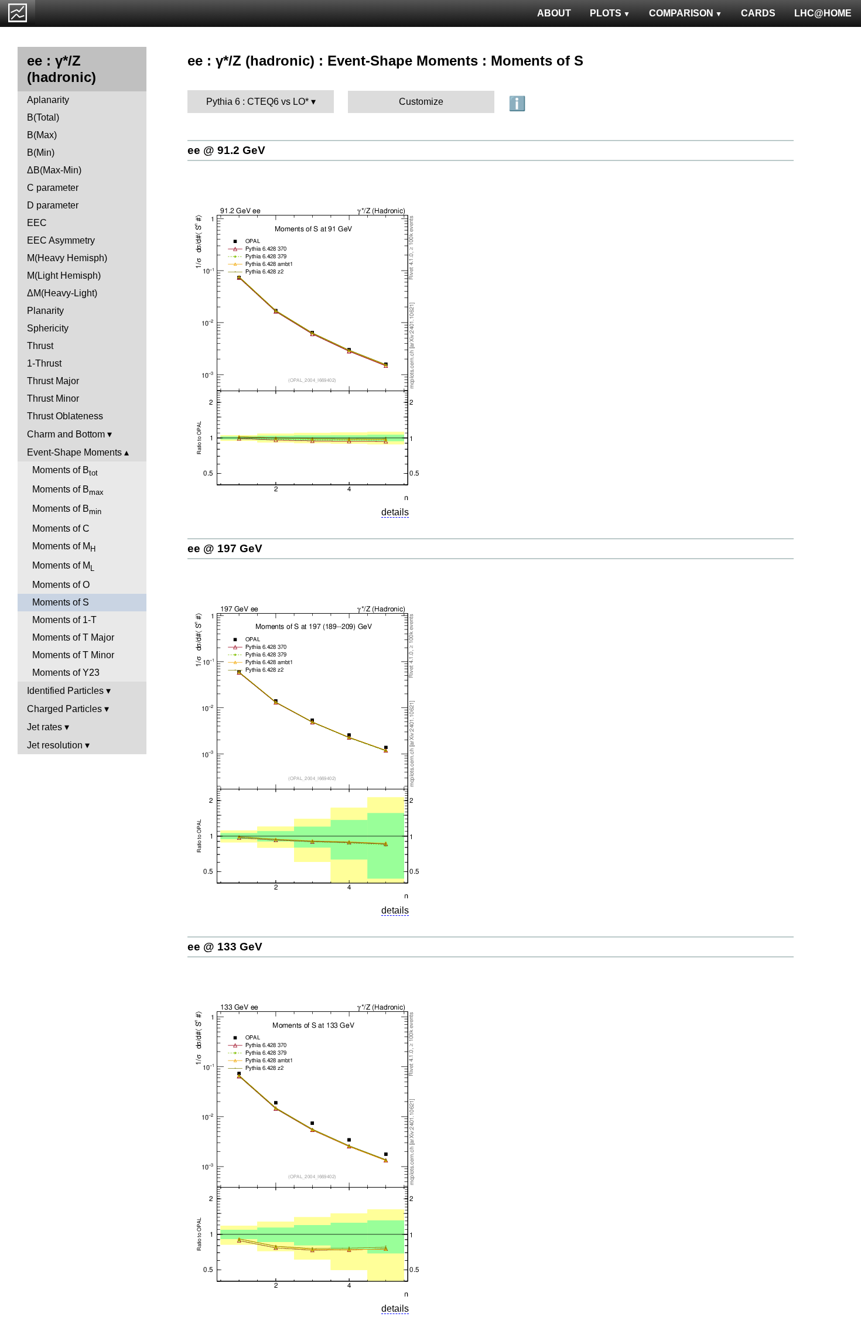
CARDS (758, 13)
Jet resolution (55, 745)
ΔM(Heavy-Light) (62, 293)
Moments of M (63, 547)
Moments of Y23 (66, 673)
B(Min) (40, 153)
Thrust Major (53, 381)
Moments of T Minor (73, 655)
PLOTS (605, 13)
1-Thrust (44, 363)
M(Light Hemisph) (64, 275)
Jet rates (44, 727)
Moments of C (61, 528)
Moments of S (60, 602)
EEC (37, 223)
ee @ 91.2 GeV (226, 150)
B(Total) (43, 117)
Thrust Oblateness (65, 416)
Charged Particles (64, 709)
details (395, 512)
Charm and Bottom (66, 434)
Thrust (40, 346)
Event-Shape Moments (74, 452)
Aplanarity (48, 100)
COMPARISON (681, 13)
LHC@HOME (823, 13)
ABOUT (554, 13)
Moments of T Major (73, 637)
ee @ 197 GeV (224, 548)
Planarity (45, 311)
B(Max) (42, 135)
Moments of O (61, 585)
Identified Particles (65, 691)
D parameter (52, 205)
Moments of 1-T (64, 620)
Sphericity (48, 328)
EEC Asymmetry (61, 240)
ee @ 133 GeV (224, 946)
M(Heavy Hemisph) (67, 258)
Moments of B (65, 471)
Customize (421, 102)
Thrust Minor (53, 398)
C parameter (52, 188)
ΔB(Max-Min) (54, 170)
